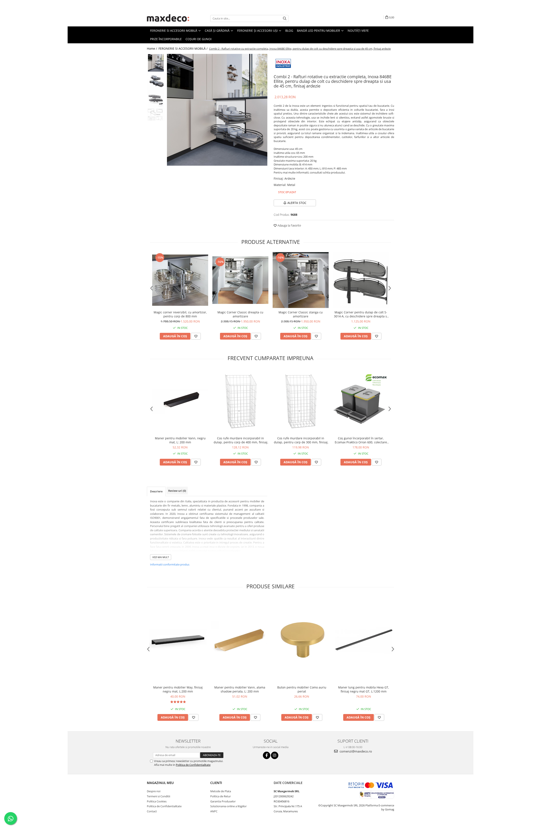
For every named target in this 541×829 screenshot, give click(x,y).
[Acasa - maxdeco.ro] (168, 18)
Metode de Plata (220, 791)
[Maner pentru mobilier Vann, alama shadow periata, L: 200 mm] (240, 640)
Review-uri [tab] (177, 491)
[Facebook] (266, 755)
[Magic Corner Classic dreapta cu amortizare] (240, 280)
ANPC (213, 811)
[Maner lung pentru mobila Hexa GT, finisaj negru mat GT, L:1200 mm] (363, 640)
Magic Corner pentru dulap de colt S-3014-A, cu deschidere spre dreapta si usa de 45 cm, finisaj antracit (361, 314)
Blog (289, 31)
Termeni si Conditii (158, 796)
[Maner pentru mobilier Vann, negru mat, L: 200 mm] (180, 401)
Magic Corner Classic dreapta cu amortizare (240, 314)
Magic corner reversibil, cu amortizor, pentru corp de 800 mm (180, 314)
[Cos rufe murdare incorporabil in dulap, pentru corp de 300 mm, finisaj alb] (301, 401)
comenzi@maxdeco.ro (355, 751)
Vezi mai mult (160, 557)
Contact (152, 811)
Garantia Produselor (223, 801)
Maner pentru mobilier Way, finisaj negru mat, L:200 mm (178, 689)
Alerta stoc (296, 203)
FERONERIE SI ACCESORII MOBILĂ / (183, 48)
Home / (152, 48)
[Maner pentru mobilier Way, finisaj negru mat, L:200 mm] (178, 639)
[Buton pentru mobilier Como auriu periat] (302, 640)
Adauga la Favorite (289, 225)
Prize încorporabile (166, 39)
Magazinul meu (160, 783)
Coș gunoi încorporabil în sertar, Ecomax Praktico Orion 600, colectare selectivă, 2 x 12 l (361, 440)
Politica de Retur (220, 796)
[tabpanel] (217, 110)
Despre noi (153, 791)
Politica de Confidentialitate (193, 765)
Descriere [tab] (156, 491)
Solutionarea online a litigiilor (228, 806)
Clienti (216, 783)
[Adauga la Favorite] (196, 336)
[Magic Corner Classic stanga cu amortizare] (301, 280)
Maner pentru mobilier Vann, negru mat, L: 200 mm (180, 440)
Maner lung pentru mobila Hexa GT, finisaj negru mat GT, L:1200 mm (363, 689)
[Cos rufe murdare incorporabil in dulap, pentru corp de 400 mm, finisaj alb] (240, 401)
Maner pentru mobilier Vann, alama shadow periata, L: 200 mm (239, 689)
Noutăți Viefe (358, 31)
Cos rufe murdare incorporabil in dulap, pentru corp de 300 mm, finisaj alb (301, 440)
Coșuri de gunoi (199, 39)
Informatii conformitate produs (169, 564)
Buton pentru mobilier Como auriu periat (301, 689)
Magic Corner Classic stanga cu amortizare (301, 314)
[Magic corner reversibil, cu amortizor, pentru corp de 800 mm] (180, 280)
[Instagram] (274, 755)
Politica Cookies (157, 801)
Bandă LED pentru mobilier (319, 31)
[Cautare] (284, 18)
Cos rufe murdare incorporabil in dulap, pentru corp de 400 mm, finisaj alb (240, 440)
